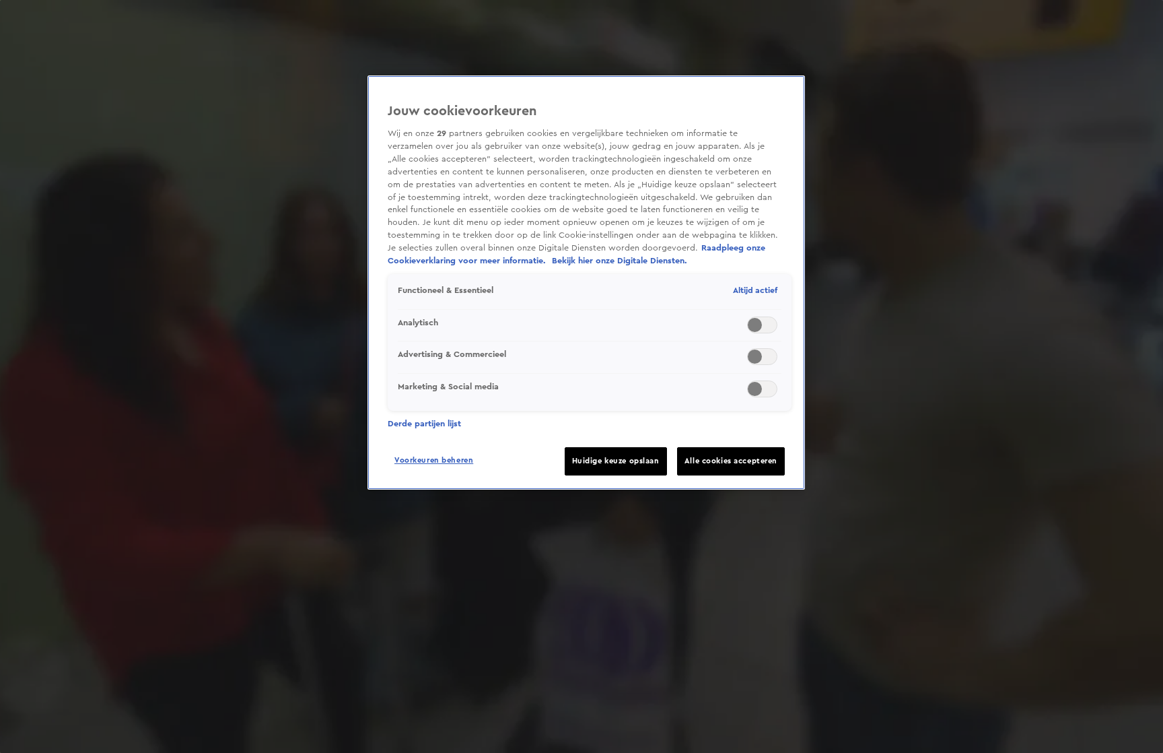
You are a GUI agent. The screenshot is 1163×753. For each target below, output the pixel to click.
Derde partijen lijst (424, 424)
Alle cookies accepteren (730, 461)
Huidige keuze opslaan (616, 461)
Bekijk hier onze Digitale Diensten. (619, 261)
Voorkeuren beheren (433, 460)
